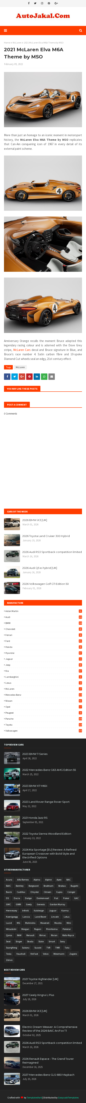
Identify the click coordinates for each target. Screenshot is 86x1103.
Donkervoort (43, 898)
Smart (52, 941)
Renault (30, 935)
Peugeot (43, 712)
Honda (43, 646)
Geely (29, 904)
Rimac (42, 935)
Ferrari (43, 634)
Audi (43, 617)
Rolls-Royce (68, 935)
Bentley (20, 885)
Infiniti (25, 910)
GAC (76, 898)
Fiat (56, 898)
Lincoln (55, 916)
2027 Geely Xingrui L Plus (38, 995)
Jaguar (43, 658)
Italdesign (39, 910)
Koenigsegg (12, 916)
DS (7, 898)
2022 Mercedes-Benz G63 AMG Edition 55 (49, 769)
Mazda (58, 922)
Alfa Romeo (23, 879)
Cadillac (21, 891)
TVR (48, 947)
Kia (43, 670)
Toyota (43, 724)
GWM (18, 904)
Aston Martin (43, 611)
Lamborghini (43, 676)
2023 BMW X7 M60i (34, 785)
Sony (62, 941)
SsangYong (11, 947)
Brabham (48, 885)
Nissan (43, 700)
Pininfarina (52, 929)
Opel (43, 706)
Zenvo (9, 959)
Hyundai (43, 652)
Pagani (37, 929)
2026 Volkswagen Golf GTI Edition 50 (45, 583)
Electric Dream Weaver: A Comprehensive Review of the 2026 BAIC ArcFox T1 (49, 1028)
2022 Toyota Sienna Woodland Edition (46, 833)
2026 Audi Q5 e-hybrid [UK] (39, 567)
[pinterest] (49, 3)
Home (7, 42)
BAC (68, 879)
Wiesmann (58, 953)
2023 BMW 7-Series (34, 753)
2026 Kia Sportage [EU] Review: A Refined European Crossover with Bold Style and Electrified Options (49, 853)
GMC (8, 904)
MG (18, 922)
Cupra (59, 891)
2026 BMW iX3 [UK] (34, 520)
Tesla (8, 953)
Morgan (25, 929)
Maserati (44, 922)
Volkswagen (43, 730)
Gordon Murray (57, 904)
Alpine (48, 879)
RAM (19, 935)
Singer (19, 941)
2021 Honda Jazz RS (35, 817)
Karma (65, 910)
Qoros (9, 935)
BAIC (8, 885)
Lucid (9, 922)
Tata (67, 947)
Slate (41, 941)
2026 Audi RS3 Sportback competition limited (52, 551)
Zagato (73, 953)
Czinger (71, 891)
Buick (9, 891)
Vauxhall (20, 953)
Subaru (25, 947)
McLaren (17, 42)
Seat (8, 941)
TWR (57, 947)
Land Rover (40, 916)
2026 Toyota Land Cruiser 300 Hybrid (46, 536)
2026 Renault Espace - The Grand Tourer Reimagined (48, 1060)
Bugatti (74, 885)
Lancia (26, 916)
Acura (9, 879)
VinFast (34, 953)
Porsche (43, 718)
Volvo (45, 953)
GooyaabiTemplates (68, 1097)
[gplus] (56, 3)
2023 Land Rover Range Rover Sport (46, 801)
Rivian (54, 935)
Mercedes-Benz (43, 694)
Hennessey (11, 910)
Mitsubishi (11, 929)
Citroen (47, 891)
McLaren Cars (22, 350)
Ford (43, 640)
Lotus (66, 916)
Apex (59, 879)
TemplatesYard (34, 1097)
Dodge (28, 898)
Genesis (41, 904)
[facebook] (28, 3)
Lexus (43, 682)
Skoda (30, 941)
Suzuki (37, 947)
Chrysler (34, 891)
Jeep (43, 664)
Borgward (34, 885)
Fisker (66, 898)
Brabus (62, 885)
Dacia (17, 898)
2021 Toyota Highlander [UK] (40, 979)
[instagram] (42, 3)
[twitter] (35, 3)
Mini (69, 922)
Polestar (67, 929)
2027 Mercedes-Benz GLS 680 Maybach (48, 1074)
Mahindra (30, 922)
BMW (43, 622)
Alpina (37, 879)
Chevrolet (43, 628)
